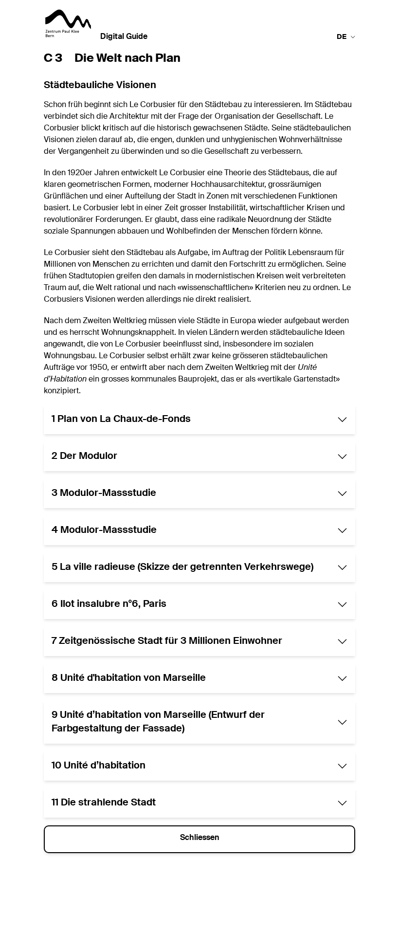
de (341, 37)
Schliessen (199, 838)
